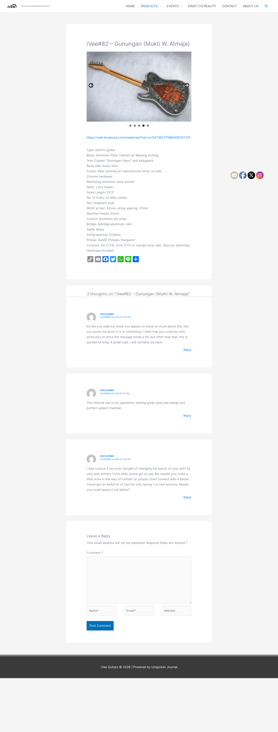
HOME (130, 6)
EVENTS (173, 6)
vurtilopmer (107, 314)
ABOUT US (250, 6)
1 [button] (130, 126)
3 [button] (139, 126)
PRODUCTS (149, 6)
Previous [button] (91, 85)
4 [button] (143, 126)
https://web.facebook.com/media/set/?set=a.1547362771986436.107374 (138, 137)
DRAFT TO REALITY (202, 6)
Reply (187, 350)
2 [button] (135, 126)
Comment (95, 552)
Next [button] (186, 85)
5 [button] (148, 126)
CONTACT (229, 6)
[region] (139, 87)
